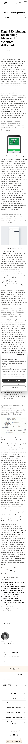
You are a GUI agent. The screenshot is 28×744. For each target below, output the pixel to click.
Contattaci (14, 652)
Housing (21, 156)
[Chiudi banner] (26, 355)
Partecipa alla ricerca (7, 674)
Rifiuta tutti (14, 387)
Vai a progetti (14, 661)
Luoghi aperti (14, 657)
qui (11, 570)
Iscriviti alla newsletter (14, 741)
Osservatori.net (16, 63)
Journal (8, 8)
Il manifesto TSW (21, 685)
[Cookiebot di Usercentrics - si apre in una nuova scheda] (18, 355)
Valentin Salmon (12, 248)
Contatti (20, 674)
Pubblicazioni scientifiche (7, 685)
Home (2, 8)
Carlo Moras (7, 643)
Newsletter (7, 679)
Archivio (14, 8)
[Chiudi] (21, 739)
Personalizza (13, 384)
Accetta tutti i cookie (14, 380)
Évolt (21, 248)
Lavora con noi (20, 679)
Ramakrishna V (11, 156)
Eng (20, 2)
